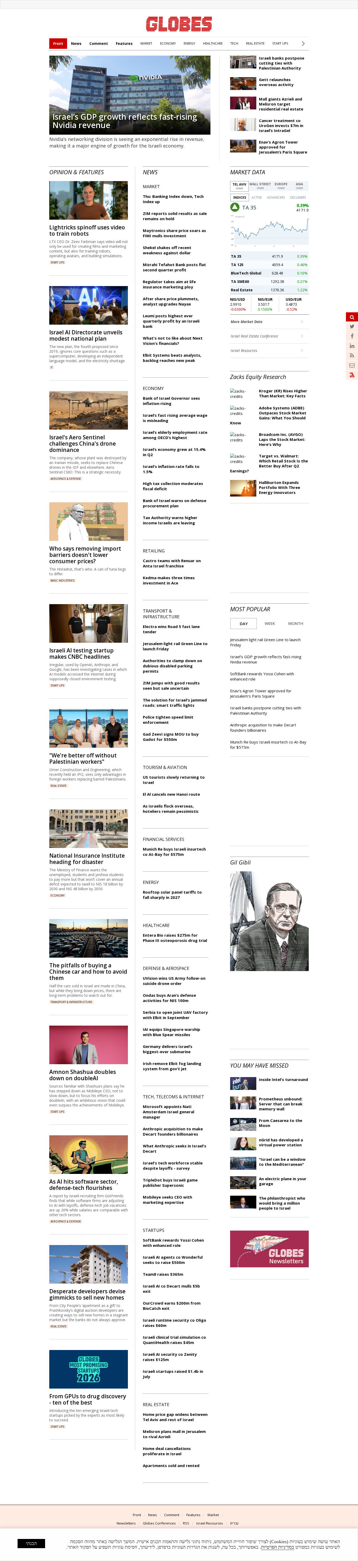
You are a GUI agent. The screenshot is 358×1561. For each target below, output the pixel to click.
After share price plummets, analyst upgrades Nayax (171, 301)
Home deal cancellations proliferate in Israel (167, 1451)
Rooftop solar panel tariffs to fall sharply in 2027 (172, 894)
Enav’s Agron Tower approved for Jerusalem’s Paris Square (283, 147)
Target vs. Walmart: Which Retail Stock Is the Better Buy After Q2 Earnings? (269, 463)
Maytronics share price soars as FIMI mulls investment (174, 233)
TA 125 (237, 264)
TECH (234, 43)
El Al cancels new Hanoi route (171, 794)
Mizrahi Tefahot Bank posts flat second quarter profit (174, 267)
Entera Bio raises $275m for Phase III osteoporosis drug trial (175, 937)
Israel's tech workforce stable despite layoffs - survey (173, 1165)
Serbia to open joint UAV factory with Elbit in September (175, 1015)
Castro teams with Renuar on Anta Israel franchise (172, 563)
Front (58, 43)
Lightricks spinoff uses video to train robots (87, 230)
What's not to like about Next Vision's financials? (173, 340)
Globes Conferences (159, 1523)
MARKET (146, 43)
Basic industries (62, 580)
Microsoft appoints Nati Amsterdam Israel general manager (168, 1112)
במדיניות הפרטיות (277, 1547)
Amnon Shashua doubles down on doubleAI (82, 1075)
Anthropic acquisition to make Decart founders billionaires (263, 727)
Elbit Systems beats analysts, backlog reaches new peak (172, 357)
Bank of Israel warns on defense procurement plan (174, 503)
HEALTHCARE (213, 43)
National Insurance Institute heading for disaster (87, 859)
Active (257, 197)
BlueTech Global (246, 273)
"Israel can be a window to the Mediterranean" (282, 1162)
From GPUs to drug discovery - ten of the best (87, 1399)
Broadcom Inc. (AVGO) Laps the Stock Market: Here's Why (282, 439)
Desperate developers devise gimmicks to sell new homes (87, 1294)
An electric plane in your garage (282, 1181)
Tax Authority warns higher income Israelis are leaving (170, 520)
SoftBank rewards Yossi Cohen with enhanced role (173, 1242)
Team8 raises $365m (163, 1274)
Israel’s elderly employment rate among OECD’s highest (175, 435)
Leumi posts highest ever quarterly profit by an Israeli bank (171, 321)
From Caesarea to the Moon (280, 1123)
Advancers (276, 197)
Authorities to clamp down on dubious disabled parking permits (172, 666)
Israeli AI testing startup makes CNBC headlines (81, 653)
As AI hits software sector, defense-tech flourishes (83, 1184)
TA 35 (236, 256)
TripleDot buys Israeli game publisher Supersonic (170, 1182)
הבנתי (31, 1543)
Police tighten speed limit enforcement (168, 719)
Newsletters (126, 1523)
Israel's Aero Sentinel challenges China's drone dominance (82, 443)
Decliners (298, 197)
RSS (186, 1523)
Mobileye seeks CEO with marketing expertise (167, 1199)
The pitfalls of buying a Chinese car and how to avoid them (88, 972)
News (76, 43)
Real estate (59, 786)
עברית (234, 1523)
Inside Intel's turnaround (283, 1079)
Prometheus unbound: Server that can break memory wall (280, 1103)
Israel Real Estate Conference (255, 336)
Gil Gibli (240, 862)
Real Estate (242, 289)
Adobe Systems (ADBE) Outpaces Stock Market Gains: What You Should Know (268, 415)
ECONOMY (168, 43)
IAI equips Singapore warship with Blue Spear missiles (171, 1032)
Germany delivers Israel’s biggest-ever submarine (167, 1049)
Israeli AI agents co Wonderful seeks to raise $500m (173, 1259)
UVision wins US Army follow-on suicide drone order (174, 980)
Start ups (57, 262)
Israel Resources (244, 350)
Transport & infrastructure (71, 1002)
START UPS (280, 43)
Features (124, 43)
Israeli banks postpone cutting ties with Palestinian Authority (281, 63)
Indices (239, 197)
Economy (57, 895)
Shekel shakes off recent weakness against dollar (167, 250)
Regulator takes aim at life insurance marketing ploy (169, 284)
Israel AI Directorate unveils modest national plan (85, 335)
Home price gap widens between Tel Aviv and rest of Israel (175, 1417)
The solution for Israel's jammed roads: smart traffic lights (175, 702)
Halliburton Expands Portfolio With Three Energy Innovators (279, 487)
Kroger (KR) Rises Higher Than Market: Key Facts (283, 393)
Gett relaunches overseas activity (276, 82)
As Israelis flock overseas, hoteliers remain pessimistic (171, 808)
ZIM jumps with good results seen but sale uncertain (171, 685)
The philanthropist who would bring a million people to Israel (282, 1203)
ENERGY (189, 43)
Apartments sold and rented (171, 1465)
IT (52, 367)
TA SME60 (240, 281)
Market (213, 1514)
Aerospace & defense (66, 479)
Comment (98, 43)
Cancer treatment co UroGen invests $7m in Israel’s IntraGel (281, 125)
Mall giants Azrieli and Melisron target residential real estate (281, 104)
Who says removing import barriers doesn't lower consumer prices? (85, 555)
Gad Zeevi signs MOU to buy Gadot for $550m (171, 736)
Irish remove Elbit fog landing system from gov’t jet (172, 1066)
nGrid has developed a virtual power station (281, 1142)
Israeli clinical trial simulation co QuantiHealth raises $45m (174, 1340)
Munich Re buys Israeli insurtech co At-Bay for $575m (174, 851)
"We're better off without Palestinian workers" (83, 758)
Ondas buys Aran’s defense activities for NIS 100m (169, 998)
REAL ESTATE (255, 43)
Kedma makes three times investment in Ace (169, 580)
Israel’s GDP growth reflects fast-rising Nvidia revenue (124, 120)
